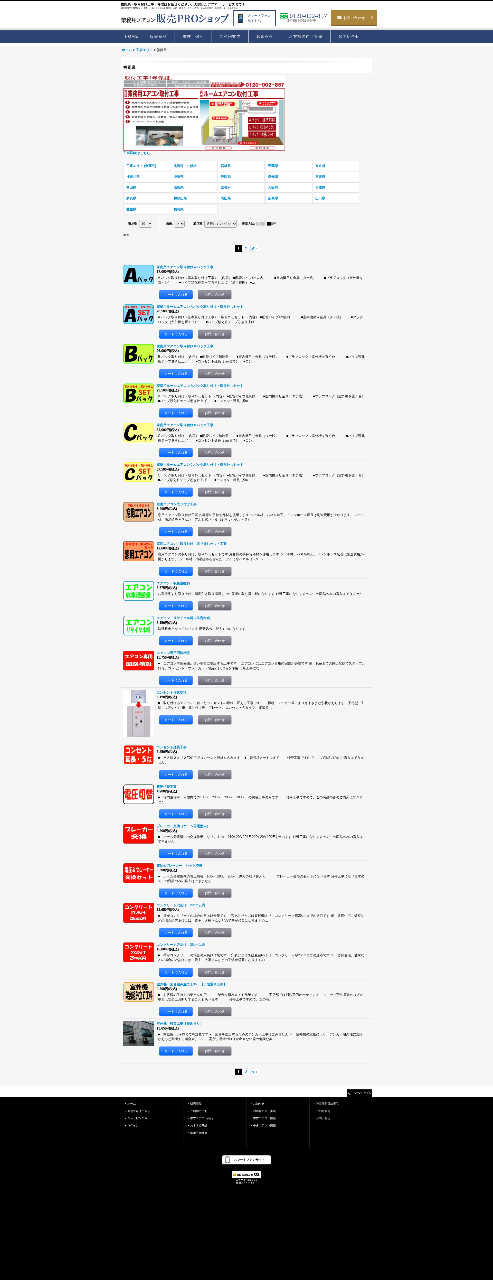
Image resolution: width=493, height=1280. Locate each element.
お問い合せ (323, 1118)
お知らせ (258, 1103)
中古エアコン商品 (201, 1118)
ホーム (131, 1103)
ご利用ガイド (198, 1111)
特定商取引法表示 (327, 1103)
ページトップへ (362, 1092)
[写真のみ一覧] (261, 224)
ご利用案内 (323, 1111)
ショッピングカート (140, 1118)
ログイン (133, 1125)
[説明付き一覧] (273, 224)
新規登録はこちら (138, 1111)
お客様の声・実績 (264, 1111)
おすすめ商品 (198, 1125)
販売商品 (196, 1103)
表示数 (133, 223)
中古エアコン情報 (264, 1118)
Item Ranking (198, 1132)
